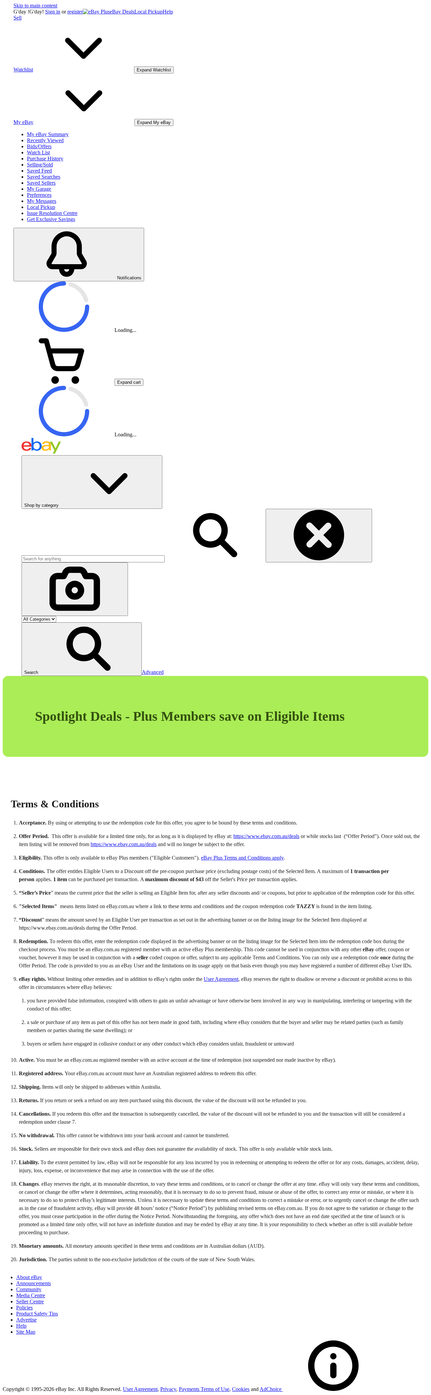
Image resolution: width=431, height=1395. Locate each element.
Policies (24, 1307)
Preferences (39, 195)
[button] (82, 649)
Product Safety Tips (37, 1313)
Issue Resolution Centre (52, 213)
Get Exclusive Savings (51, 219)
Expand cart (129, 382)
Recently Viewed (45, 140)
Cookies (241, 1389)
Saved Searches (43, 177)
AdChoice (271, 1389)
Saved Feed (39, 171)
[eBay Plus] (96, 11)
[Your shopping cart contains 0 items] (63, 382)
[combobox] (93, 558)
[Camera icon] (75, 589)
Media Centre (30, 1295)
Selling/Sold (40, 164)
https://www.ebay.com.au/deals (266, 836)
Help (168, 11)
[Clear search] (319, 535)
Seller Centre (30, 1301)
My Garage (39, 189)
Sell (17, 18)
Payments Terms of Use (204, 1389)
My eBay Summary (48, 134)
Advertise (26, 1320)
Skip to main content (35, 5)
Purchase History (45, 158)
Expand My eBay (154, 122)
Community (28, 1289)
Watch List (38, 152)
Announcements (33, 1283)
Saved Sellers (41, 183)
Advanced (153, 672)
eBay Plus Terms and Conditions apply (242, 858)
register (75, 11)
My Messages (41, 201)
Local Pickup (148, 11)
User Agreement (221, 979)
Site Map (25, 1332)
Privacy (168, 1389)
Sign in (52, 11)
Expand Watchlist (154, 69)
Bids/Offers (39, 146)
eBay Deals (122, 11)
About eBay (29, 1277)
